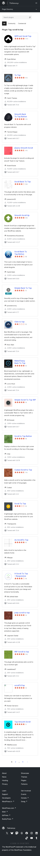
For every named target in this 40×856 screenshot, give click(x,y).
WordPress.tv (8, 801)
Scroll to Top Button (23, 436)
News (4, 777)
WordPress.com (9, 808)
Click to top (19, 322)
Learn (4, 791)
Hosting (5, 780)
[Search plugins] (30, 17)
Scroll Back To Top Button (20, 253)
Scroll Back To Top (22, 182)
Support (5, 794)
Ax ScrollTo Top (21, 540)
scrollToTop (19, 685)
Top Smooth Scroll (22, 722)
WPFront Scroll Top (22, 36)
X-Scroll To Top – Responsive (21, 574)
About (4, 773)
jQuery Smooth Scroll (23, 148)
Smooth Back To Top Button (20, 115)
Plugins (23, 780)
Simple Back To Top (23, 288)
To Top (17, 75)
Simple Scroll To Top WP (25, 400)
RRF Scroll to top (21, 652)
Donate (25, 798)
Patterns (24, 784)
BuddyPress (7, 819)
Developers (6, 798)
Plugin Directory (7, 9)
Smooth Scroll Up (21, 215)
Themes (24, 777)
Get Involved (26, 791)
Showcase (25, 773)
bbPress (6, 815)
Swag (24, 801)
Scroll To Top (20, 504)
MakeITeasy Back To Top (19, 362)
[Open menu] (36, 3)
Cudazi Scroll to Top (23, 470)
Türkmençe (11, 828)
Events (23, 794)
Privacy (5, 784)
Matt (5, 812)
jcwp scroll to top (22, 613)
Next (27, 762)
